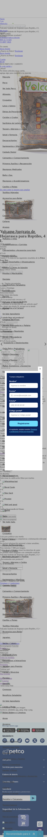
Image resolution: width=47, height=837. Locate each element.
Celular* (12, 401)
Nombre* (13, 381)
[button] (40, 369)
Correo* (12, 391)
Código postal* (15, 411)
